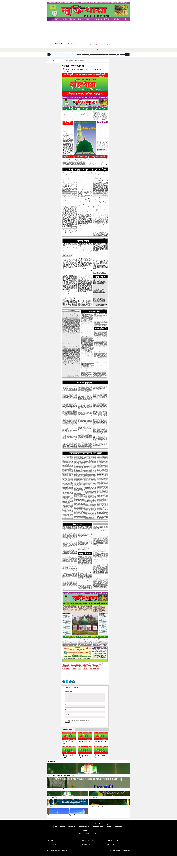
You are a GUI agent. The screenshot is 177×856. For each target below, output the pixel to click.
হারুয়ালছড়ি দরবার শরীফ (94, 668)
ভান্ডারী (89, 666)
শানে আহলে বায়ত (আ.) (72, 50)
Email (66, 709)
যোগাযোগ (88, 833)
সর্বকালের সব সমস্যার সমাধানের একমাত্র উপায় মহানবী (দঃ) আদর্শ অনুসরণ (62, 815)
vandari (100, 664)
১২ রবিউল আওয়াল (70, 664)
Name (66, 704)
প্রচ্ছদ (49, 50)
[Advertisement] (88, 31)
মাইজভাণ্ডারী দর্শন (83, 50)
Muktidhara (93, 664)
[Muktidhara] (88, 11)
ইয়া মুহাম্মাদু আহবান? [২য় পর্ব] (96, 797)
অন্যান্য (106, 50)
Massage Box (68, 691)
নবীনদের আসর (99, 50)
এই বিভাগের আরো (67, 730)
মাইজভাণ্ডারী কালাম (98, 827)
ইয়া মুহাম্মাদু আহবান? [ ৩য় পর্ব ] (55, 789)
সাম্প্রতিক (54, 50)
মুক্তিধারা (91, 50)
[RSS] (96, 45)
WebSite (67, 715)
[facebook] (88, 45)
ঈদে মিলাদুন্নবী (66, 666)
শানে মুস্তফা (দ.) (62, 50)
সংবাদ (112, 50)
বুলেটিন (84, 666)
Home (65, 61)
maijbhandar (78, 664)
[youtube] (92, 45)
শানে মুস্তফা (85, 668)
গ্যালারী (81, 833)
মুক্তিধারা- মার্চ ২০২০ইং (84, 741)
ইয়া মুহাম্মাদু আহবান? (51, 806)
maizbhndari (86, 664)
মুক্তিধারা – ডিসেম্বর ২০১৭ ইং (82, 61)
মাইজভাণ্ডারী (95, 666)
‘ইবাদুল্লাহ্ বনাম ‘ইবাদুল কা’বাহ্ (96, 806)
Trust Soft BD (126, 850)
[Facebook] (63, 681)
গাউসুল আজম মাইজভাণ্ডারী (76, 666)
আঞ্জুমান (109, 827)
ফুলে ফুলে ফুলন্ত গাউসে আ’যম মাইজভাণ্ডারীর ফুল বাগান (61, 775)
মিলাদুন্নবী (74, 668)
